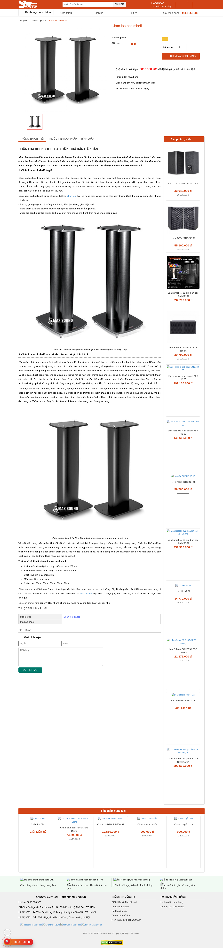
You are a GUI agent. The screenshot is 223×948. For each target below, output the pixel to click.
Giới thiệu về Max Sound (124, 902)
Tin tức (133, 13)
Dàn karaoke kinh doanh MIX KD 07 (183, 432)
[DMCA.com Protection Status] (111, 942)
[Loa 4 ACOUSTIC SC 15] (183, 477)
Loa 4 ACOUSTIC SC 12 (183, 238)
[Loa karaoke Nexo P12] (183, 695)
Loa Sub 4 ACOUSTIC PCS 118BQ (183, 651)
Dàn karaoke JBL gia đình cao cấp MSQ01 (183, 294)
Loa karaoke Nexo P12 (183, 700)
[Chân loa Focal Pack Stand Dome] (74, 820)
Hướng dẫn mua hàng (171, 902)
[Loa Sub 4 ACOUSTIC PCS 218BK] (183, 327)
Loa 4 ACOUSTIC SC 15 (183, 482)
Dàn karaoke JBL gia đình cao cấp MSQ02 (183, 541)
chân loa (71, 196)
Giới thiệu (66, 13)
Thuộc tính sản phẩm (62, 138)
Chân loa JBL (38, 824)
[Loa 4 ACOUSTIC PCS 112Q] (183, 163)
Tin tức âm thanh (120, 906)
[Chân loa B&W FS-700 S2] (111, 819)
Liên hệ (99, 13)
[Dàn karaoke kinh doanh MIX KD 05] (183, 369)
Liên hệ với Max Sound (172, 906)
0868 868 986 (190, 13)
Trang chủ (22, 21)
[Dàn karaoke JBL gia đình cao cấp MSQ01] (183, 273)
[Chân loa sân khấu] (147, 819)
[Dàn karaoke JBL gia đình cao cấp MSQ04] (183, 751)
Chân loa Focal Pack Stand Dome (74, 829)
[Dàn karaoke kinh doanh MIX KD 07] (183, 423)
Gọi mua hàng (171, 13)
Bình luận (87, 138)
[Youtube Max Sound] (70, 925)
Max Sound (86, 593)
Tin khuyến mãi (119, 911)
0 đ (133, 44)
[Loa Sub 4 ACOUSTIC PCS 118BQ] (183, 642)
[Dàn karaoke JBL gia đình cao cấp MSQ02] (183, 533)
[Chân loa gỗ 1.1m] (183, 819)
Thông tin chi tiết (32, 138)
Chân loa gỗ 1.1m (183, 824)
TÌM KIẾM (119, 4)
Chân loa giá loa (38, 21)
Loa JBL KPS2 (183, 591)
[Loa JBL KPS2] (183, 586)
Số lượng (168, 47)
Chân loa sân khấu (147, 824)
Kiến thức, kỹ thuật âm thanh (126, 919)
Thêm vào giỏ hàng (183, 56)
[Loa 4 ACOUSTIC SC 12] (183, 218)
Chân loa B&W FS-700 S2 (110, 824)
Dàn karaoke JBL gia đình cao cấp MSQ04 (183, 760)
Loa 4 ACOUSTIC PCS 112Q (183, 183)
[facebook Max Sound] (31, 925)
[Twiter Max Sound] (51, 925)
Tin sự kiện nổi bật (121, 915)
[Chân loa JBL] (38, 819)
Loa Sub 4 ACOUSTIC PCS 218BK (183, 349)
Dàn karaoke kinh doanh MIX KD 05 (183, 378)
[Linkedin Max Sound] (91, 925)
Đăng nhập (157, 3)
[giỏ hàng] (184, 5)
